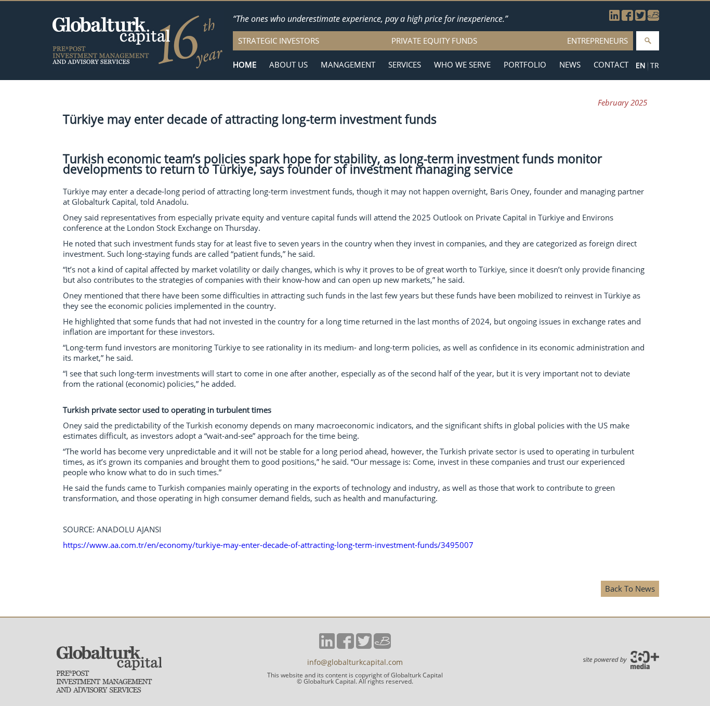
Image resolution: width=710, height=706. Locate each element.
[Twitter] (640, 17)
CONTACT (611, 65)
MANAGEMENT (348, 65)
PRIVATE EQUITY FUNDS (434, 40)
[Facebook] (627, 17)
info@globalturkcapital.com (355, 662)
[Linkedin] (614, 17)
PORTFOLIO (525, 65)
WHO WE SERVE (462, 65)
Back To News (630, 588)
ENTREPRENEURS (597, 40)
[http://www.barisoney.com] (653, 17)
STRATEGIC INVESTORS (278, 40)
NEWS (570, 65)
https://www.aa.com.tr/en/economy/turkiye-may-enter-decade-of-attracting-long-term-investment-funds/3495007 (268, 545)
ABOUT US (288, 65)
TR (654, 65)
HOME (244, 65)
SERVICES (404, 65)
